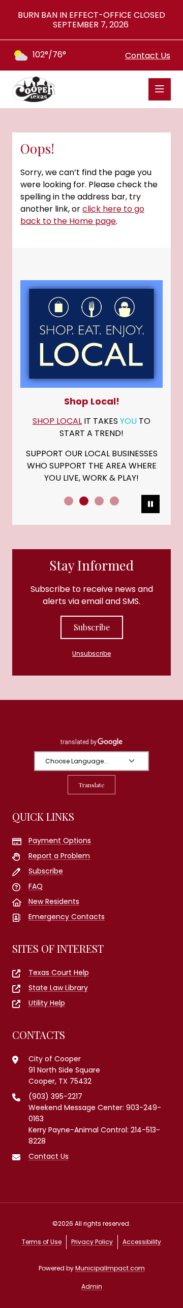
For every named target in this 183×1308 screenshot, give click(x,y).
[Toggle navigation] (159, 89)
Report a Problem (59, 856)
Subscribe (92, 627)
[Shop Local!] (91, 334)
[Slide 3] (99, 501)
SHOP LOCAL (57, 421)
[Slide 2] (84, 501)
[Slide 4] (114, 501)
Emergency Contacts (66, 917)
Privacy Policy (92, 1241)
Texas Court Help (58, 972)
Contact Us (147, 55)
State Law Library (58, 988)
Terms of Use (42, 1241)
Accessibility (142, 1241)
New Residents (53, 901)
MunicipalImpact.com (110, 1268)
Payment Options (59, 840)
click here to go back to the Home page (82, 215)
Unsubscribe (91, 653)
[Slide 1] (68, 501)
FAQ (35, 886)
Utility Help (46, 1003)
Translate (91, 785)
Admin (91, 1286)
